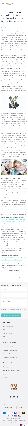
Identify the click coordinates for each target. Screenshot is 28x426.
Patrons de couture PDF (9, 330)
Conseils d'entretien (8, 374)
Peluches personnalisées (9, 337)
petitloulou (13, 418)
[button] (3, 3)
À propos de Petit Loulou (9, 367)
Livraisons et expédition (9, 346)
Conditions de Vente (8, 354)
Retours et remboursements (10, 350)
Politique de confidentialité (10, 357)
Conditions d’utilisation (12, 420)
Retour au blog (15, 277)
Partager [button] (5, 27)
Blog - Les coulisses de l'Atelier (11, 370)
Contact (5, 377)
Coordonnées (22, 420)
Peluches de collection (8, 333)
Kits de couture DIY (8, 326)
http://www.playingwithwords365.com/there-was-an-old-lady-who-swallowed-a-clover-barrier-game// (13, 222)
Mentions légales (14, 422)
